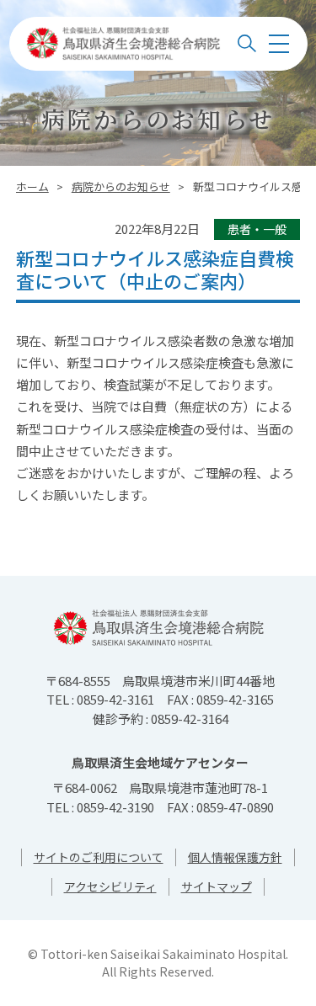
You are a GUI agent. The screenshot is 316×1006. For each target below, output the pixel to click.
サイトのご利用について (98, 857)
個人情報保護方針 (235, 857)
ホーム (32, 186)
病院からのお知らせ (121, 186)
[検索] (247, 44)
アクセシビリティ (110, 886)
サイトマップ (216, 886)
